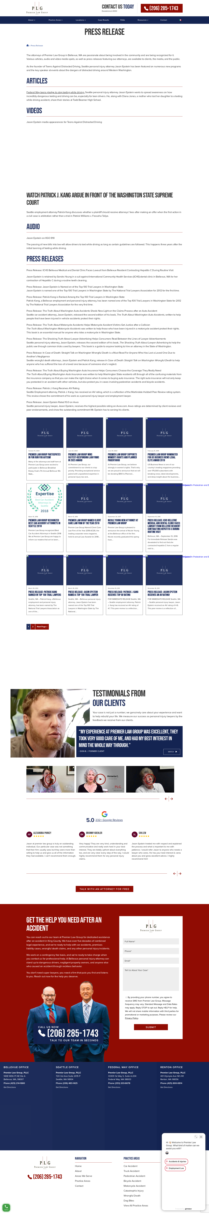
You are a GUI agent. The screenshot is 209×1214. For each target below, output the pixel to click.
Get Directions (10, 1087)
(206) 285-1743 (163, 8)
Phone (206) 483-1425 (67, 1083)
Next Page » (42, 626)
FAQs (122, 20)
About (30, 20)
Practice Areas (55, 20)
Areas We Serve (83, 1176)
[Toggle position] (196, 1137)
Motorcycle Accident (134, 1186)
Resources (142, 20)
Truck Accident (131, 1171)
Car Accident (130, 1166)
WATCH (171, 752)
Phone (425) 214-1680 (14, 1083)
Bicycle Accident (132, 1181)
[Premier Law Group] (37, 8)
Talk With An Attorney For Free (104, 889)
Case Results (103, 20)
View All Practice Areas (136, 1205)
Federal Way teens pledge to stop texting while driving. (55, 92)
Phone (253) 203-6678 (119, 1083)
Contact (163, 20)
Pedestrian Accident (134, 1176)
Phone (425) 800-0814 (171, 1083)
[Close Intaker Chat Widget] (201, 1137)
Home (27, 45)
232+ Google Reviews (109, 820)
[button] (166, 798)
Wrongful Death (132, 1195)
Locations (80, 20)
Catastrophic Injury (133, 1190)
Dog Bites (129, 1200)
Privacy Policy (131, 1018)
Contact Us (118, 7)
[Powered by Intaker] (188, 1209)
